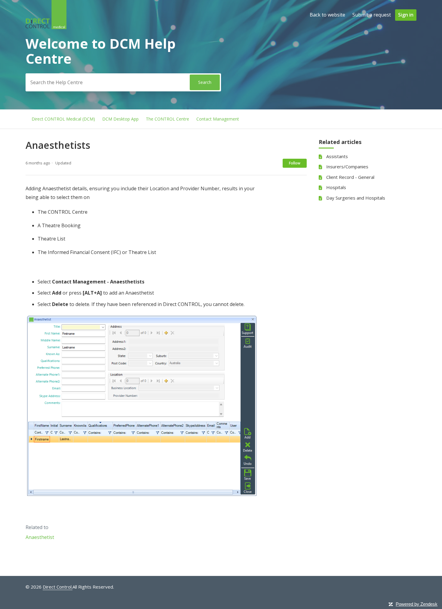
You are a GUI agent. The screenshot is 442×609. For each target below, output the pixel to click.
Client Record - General (350, 177)
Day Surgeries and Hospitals (355, 198)
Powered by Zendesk (416, 604)
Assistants (337, 156)
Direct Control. (57, 587)
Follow (294, 163)
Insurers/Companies (347, 167)
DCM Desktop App (120, 119)
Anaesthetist (40, 537)
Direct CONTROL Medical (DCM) (63, 119)
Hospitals (336, 187)
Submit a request (371, 14)
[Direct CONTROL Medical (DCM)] (46, 27)
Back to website (327, 14)
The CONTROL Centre (167, 119)
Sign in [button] (405, 14)
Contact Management (217, 119)
